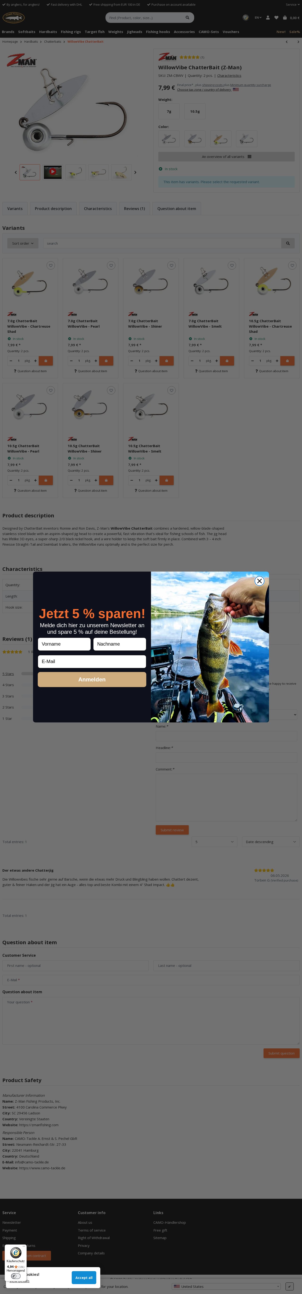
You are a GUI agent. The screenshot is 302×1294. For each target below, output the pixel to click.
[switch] (16, 1276)
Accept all (84, 1277)
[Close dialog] (259, 581)
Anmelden (92, 679)
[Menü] (24, 1247)
